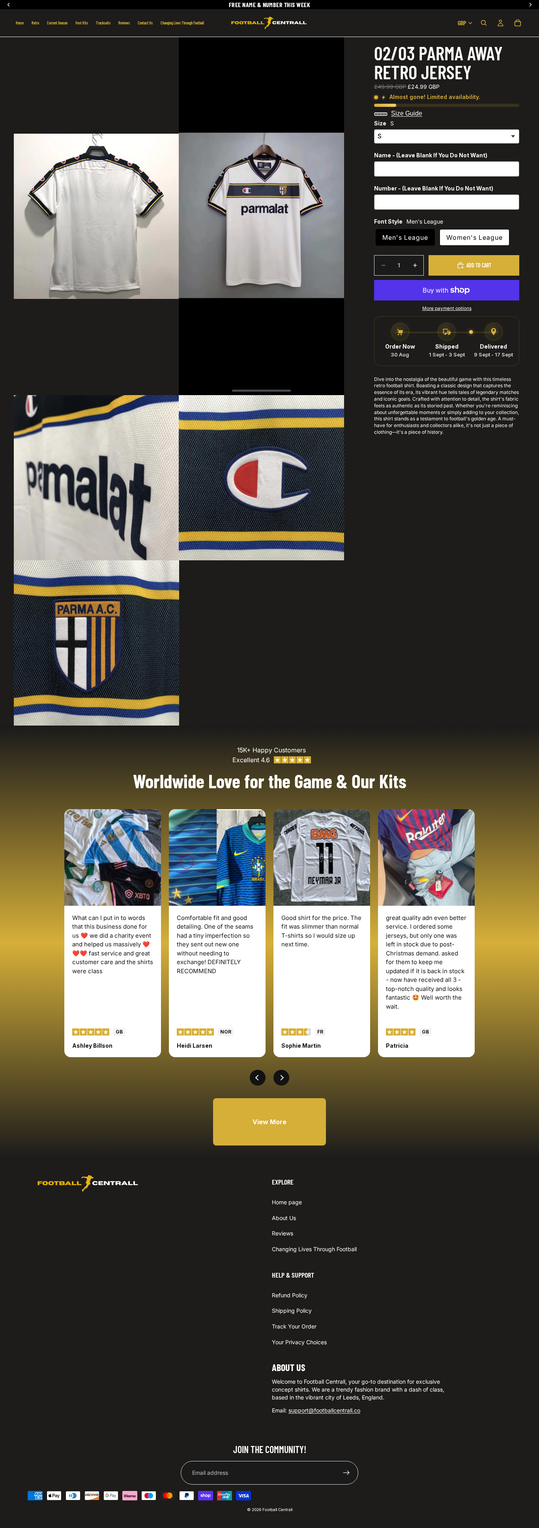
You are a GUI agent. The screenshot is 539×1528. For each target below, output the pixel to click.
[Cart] (517, 23)
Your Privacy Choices (299, 1341)
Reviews (282, 1233)
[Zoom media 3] (96, 477)
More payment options (447, 308)
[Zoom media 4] (261, 477)
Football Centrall (277, 1509)
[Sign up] (346, 1473)
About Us (284, 1218)
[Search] (483, 23)
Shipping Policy (292, 1310)
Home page (287, 1202)
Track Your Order (294, 1326)
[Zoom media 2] (261, 216)
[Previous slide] (258, 1078)
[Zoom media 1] (96, 216)
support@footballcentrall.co (324, 1410)
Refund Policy (289, 1295)
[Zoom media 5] (96, 643)
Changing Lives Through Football (314, 1249)
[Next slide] (281, 1078)
